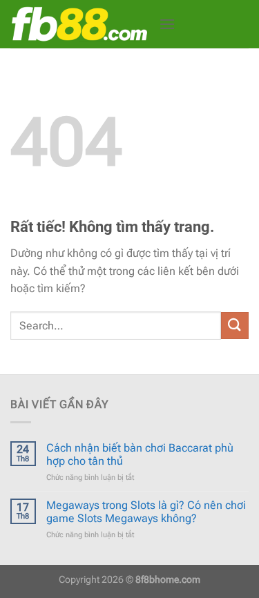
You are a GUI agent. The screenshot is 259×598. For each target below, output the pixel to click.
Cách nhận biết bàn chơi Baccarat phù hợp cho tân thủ (139, 454)
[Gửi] (235, 325)
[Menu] (167, 24)
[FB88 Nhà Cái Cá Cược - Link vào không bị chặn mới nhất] (79, 24)
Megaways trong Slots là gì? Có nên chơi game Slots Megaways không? (146, 512)
